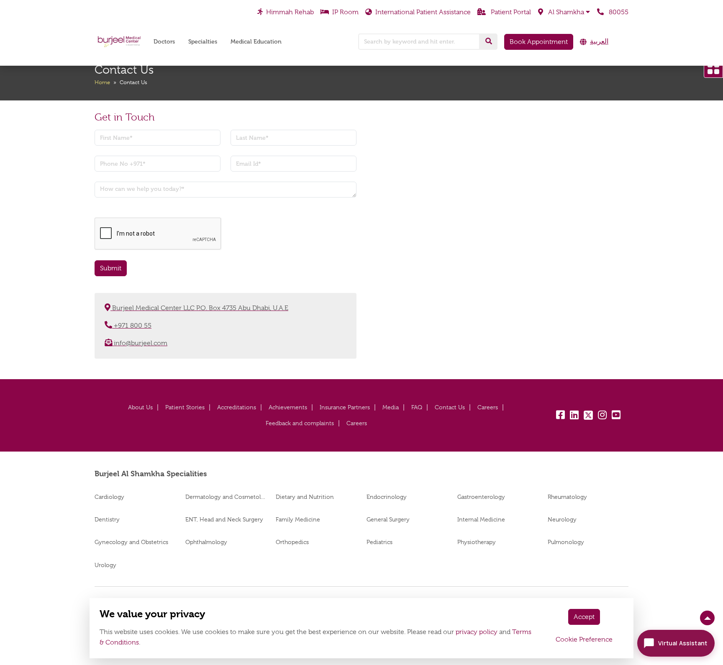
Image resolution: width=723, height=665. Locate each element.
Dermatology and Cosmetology (225, 496)
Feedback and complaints (300, 423)
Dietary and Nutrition (305, 496)
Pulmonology (566, 542)
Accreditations (236, 407)
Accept (584, 617)
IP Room (345, 11)
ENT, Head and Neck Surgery (224, 519)
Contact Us (450, 407)
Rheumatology (567, 496)
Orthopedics (292, 542)
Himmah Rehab (290, 11)
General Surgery (388, 519)
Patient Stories (185, 407)
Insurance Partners (345, 407)
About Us (140, 407)
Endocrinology (387, 496)
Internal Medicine (481, 519)
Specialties (202, 41)
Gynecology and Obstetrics (131, 542)
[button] (564, 12)
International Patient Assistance (423, 11)
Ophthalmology (206, 542)
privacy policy (476, 632)
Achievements (288, 407)
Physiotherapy (476, 542)
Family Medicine (298, 519)
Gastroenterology (481, 496)
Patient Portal (510, 11)
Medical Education (256, 41)
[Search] (488, 41)
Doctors (164, 41)
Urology (105, 565)
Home (102, 82)
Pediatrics (379, 542)
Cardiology (109, 496)
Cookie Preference (584, 639)
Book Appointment (539, 42)
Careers (487, 407)
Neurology (562, 519)
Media (390, 407)
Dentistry (107, 519)
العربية (599, 41)
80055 (617, 11)
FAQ (416, 407)
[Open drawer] (713, 68)
